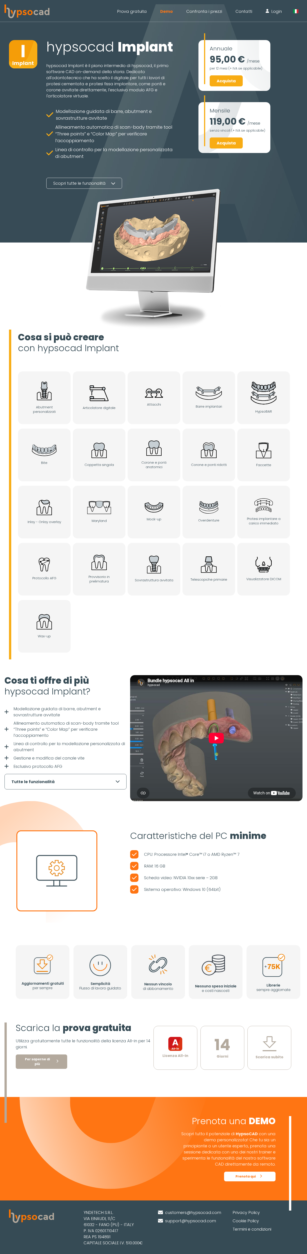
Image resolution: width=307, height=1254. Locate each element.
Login (276, 11)
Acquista (226, 81)
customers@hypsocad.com (193, 1212)
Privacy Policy (246, 1212)
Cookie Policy (246, 1221)
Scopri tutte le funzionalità (80, 183)
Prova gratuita (132, 11)
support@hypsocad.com (190, 1221)
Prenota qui (246, 1176)
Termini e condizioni (252, 1229)
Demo (166, 11)
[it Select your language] (298, 11)
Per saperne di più (37, 1061)
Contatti (244, 11)
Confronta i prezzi (204, 11)
